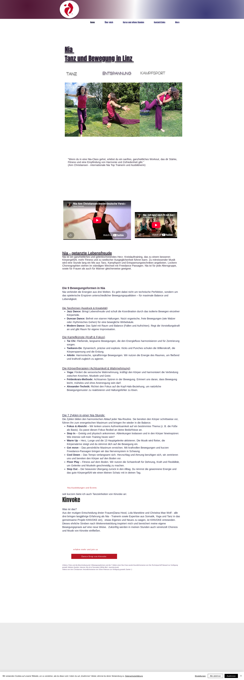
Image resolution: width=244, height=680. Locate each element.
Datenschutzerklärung (134, 676)
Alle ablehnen (215, 676)
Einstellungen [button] (200, 676)
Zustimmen (231, 676)
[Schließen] (240, 676)
